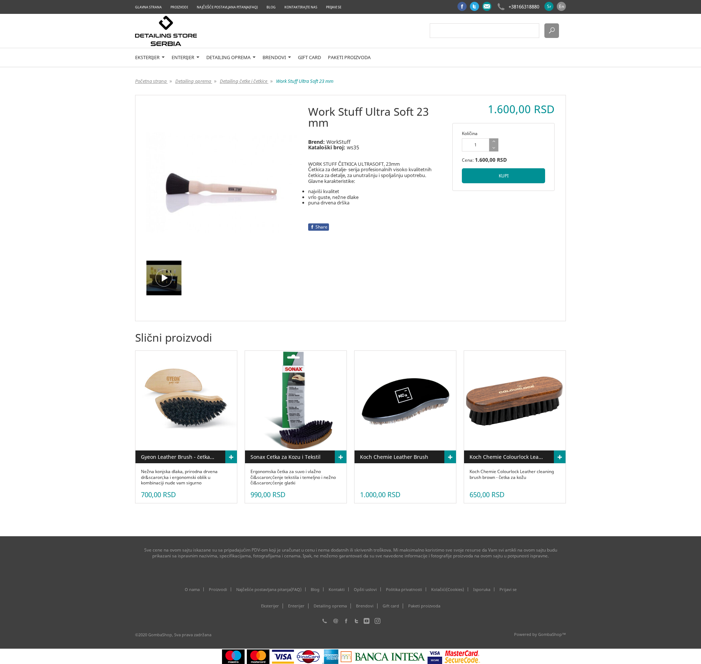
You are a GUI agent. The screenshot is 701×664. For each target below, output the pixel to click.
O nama (192, 589)
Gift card (309, 57)
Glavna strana (148, 7)
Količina (470, 133)
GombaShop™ (552, 634)
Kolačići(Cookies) (447, 589)
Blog (271, 7)
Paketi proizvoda (349, 57)
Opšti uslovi (365, 589)
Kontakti (337, 589)
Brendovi (275, 57)
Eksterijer (148, 57)
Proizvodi (179, 7)
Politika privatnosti (404, 589)
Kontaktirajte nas (300, 7)
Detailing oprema (229, 57)
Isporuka (481, 589)
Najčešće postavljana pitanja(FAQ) (227, 7)
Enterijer (183, 57)
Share (321, 227)
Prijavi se (333, 7)
